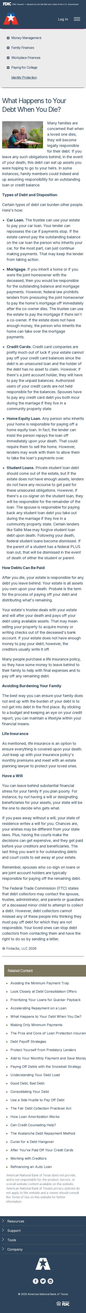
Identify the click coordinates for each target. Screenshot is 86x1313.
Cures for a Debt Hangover (32, 1142)
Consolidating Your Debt (29, 1092)
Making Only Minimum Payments (36, 1025)
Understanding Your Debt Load (35, 1075)
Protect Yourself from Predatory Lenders (43, 1050)
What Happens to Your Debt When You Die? (45, 1016)
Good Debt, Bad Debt (27, 1083)
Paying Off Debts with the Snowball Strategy (45, 1066)
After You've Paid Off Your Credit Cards (41, 1150)
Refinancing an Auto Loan (31, 1167)
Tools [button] (11, 1240)
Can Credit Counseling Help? (33, 1125)
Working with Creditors (28, 1158)
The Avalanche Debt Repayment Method (42, 1133)
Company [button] (15, 1249)
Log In (63, 19)
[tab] (43, 38)
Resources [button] (15, 1221)
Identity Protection (24, 77)
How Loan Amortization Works (34, 1117)
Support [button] (13, 1230)
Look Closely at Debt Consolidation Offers (43, 991)
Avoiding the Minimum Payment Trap (39, 983)
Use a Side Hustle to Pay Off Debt (37, 1100)
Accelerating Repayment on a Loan (38, 1008)
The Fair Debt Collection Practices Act (40, 1108)
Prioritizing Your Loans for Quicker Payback (45, 1000)
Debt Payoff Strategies (28, 1041)
